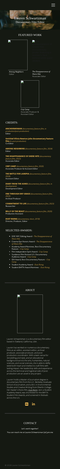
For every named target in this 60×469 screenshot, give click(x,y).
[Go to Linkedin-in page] (33, 404)
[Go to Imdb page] (28, 404)
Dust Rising (33, 389)
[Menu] (53, 5)
